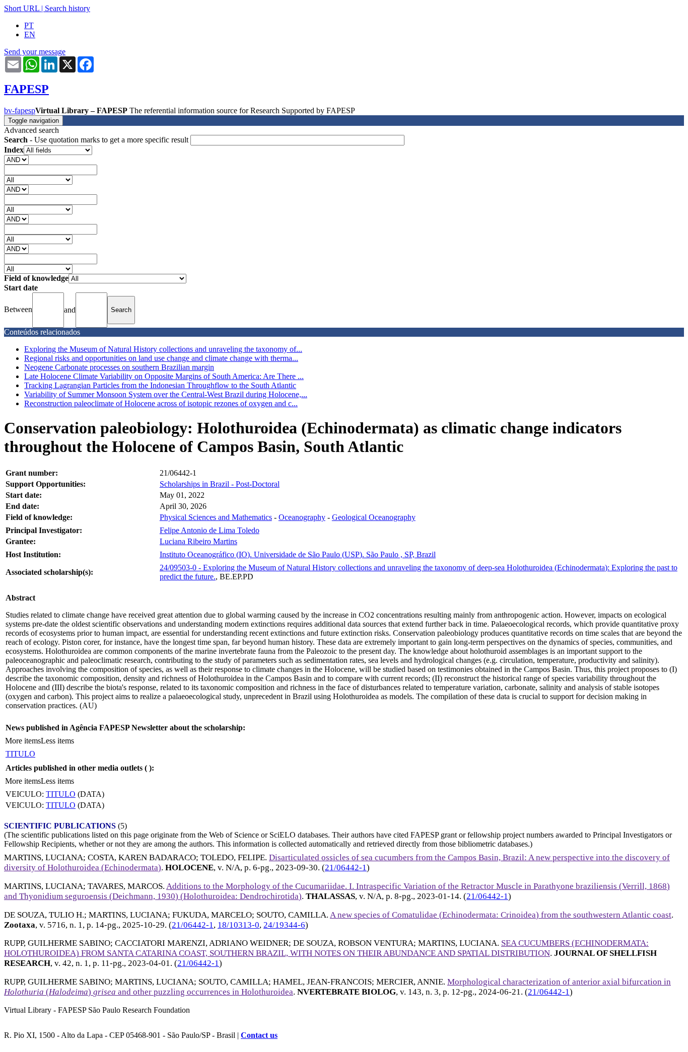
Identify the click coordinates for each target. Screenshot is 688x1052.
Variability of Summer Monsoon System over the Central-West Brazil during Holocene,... (165, 394)
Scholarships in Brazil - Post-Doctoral (220, 484)
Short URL (21, 8)
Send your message (34, 51)
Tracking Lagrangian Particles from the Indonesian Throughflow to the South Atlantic (160, 385)
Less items (57, 740)
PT (29, 25)
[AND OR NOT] (16, 159)
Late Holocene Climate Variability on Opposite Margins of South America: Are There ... (164, 376)
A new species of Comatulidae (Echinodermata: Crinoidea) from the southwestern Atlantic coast (500, 915)
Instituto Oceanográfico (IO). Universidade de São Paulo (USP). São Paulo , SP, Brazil (298, 554)
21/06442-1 (346, 867)
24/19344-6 (284, 925)
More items (23, 740)
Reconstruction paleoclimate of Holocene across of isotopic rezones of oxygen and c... (161, 403)
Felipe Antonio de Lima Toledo (209, 530)
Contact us (259, 1035)
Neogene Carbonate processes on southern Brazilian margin (119, 367)
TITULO (20, 753)
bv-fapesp (19, 110)
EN (29, 34)
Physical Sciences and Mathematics (216, 517)
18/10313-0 (238, 925)
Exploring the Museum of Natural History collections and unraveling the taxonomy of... (163, 349)
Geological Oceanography (374, 517)
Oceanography (302, 517)
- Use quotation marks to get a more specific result (97, 139)
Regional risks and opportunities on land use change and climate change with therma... (161, 358)
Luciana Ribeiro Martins (198, 541)
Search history (67, 8)
